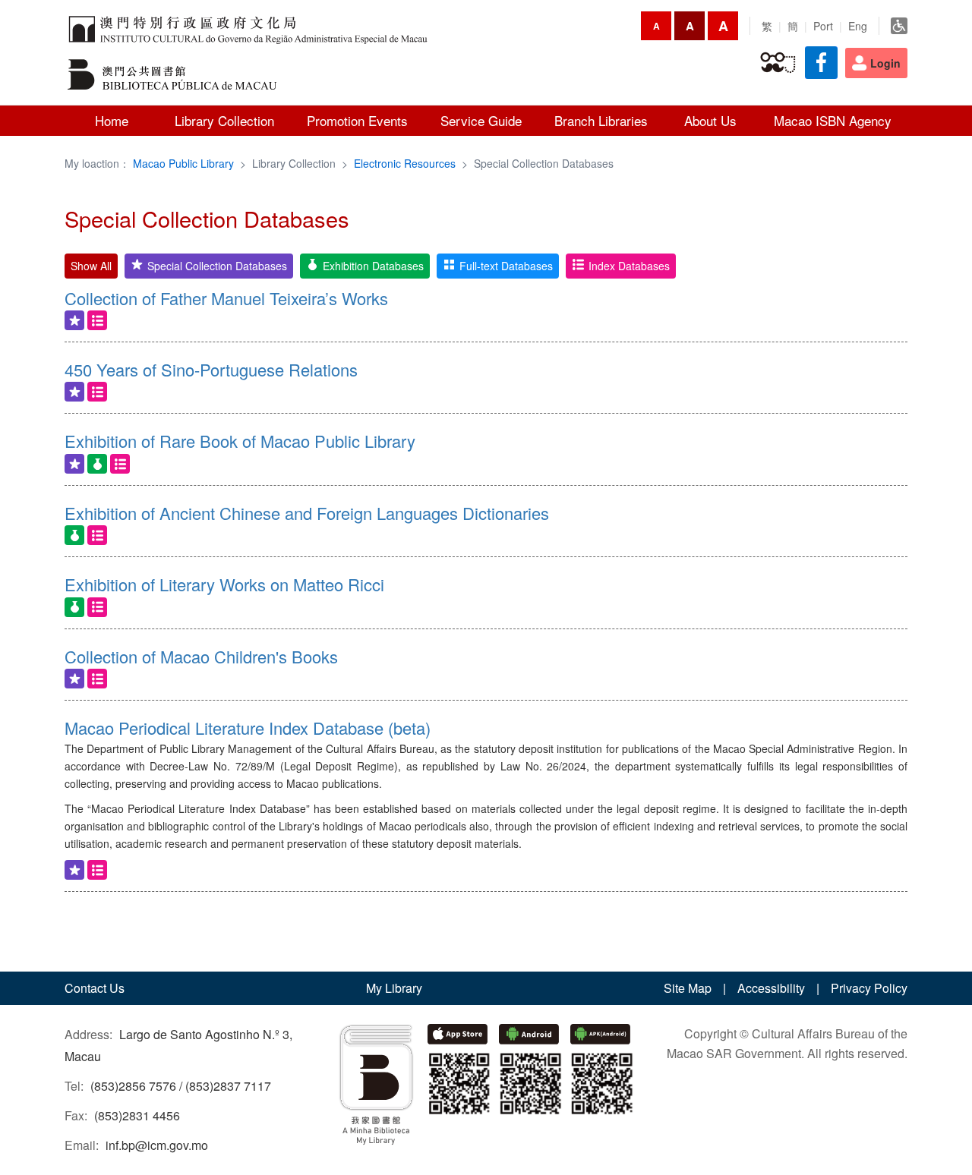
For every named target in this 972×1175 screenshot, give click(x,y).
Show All (91, 265)
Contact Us (95, 988)
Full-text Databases (506, 265)
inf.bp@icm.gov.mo (157, 1145)
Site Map (688, 988)
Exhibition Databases (373, 265)
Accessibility (771, 988)
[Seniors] (778, 63)
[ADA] (899, 25)
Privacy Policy (869, 988)
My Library (394, 988)
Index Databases (629, 265)
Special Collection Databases (217, 265)
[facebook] (821, 62)
